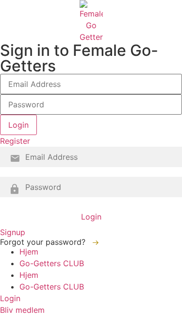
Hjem (28, 251)
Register (15, 141)
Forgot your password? (44, 242)
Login (91, 217)
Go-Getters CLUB (51, 263)
